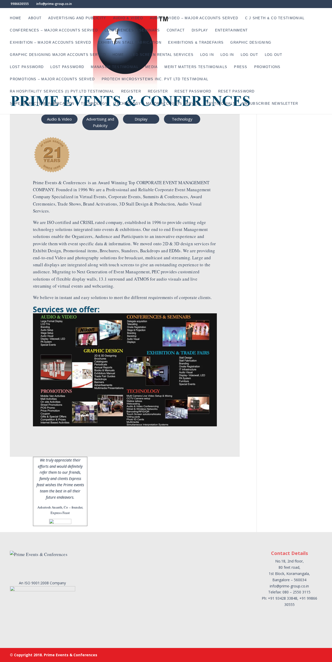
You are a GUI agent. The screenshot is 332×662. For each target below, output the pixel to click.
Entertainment (231, 30)
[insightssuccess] (163, 434)
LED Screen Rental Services (162, 55)
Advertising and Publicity (77, 18)
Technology (94, 103)
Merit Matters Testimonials (195, 67)
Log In (207, 55)
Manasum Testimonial (115, 67)
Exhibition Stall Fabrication (129, 42)
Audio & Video (128, 18)
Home (15, 18)
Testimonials (221, 103)
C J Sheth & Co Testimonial (275, 18)
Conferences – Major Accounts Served (54, 30)
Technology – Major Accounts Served (156, 103)
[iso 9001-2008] (122, 434)
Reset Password (193, 91)
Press (240, 67)
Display (200, 30)
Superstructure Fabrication (42, 103)
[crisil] (41, 434)
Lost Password (27, 67)
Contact (176, 30)
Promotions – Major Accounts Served (52, 79)
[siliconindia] (82, 434)
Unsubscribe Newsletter (270, 103)
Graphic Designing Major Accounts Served (58, 55)
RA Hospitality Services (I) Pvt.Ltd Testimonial (62, 91)
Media (151, 67)
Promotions (267, 67)
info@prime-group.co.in (289, 586)
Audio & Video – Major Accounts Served (194, 18)
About (35, 18)
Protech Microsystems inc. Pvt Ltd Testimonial (155, 79)
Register (131, 91)
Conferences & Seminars (132, 30)
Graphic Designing (250, 42)
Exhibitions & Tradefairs (196, 42)
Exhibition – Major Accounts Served (50, 42)
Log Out (249, 55)
